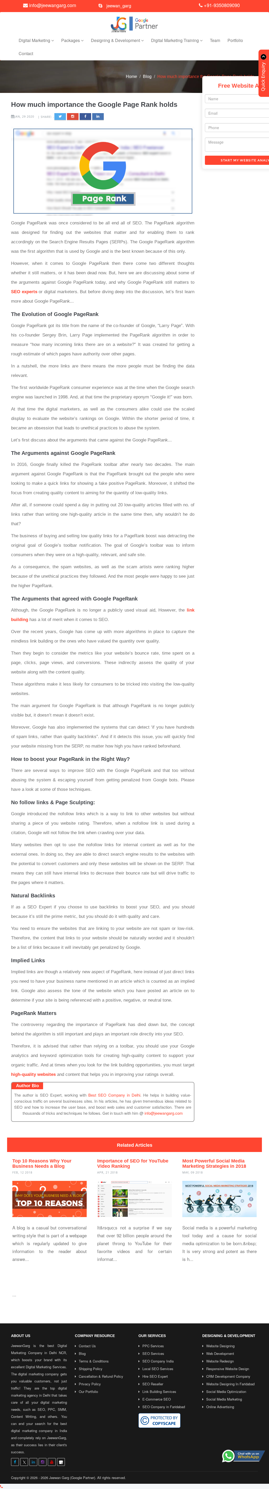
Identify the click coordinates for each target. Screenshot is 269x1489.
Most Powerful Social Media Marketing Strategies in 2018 (214, 1163)
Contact (26, 53)
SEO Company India (158, 1361)
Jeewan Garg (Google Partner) (72, 1477)
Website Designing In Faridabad (230, 1383)
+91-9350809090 (221, 5)
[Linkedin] (33, 1462)
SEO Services (153, 1353)
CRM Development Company (228, 1376)
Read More (28, 1270)
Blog (147, 76)
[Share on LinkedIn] (98, 116)
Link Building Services (159, 1391)
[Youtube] (52, 1462)
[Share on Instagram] (73, 116)
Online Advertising (220, 1406)
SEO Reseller (152, 1383)
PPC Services (153, 1345)
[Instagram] (42, 1462)
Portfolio (235, 40)
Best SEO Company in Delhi (114, 1095)
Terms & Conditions (94, 1361)
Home (131, 76)
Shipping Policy (90, 1368)
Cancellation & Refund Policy (101, 1376)
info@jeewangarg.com (52, 5)
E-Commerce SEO (156, 1399)
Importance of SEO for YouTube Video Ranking (132, 1163)
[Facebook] (15, 1462)
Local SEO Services (157, 1368)
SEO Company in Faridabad (163, 1406)
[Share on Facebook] (85, 116)
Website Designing (220, 1345)
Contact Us (87, 1345)
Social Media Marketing (224, 1399)
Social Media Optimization (226, 1391)
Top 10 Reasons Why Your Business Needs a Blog (41, 1163)
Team (215, 40)
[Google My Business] (61, 1462)
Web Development (220, 1353)
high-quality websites (33, 1074)
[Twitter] (24, 1462)
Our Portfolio (88, 1391)
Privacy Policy (90, 1383)
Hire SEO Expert (155, 1376)
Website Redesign (220, 1361)
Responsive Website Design (227, 1368)
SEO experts (24, 291)
